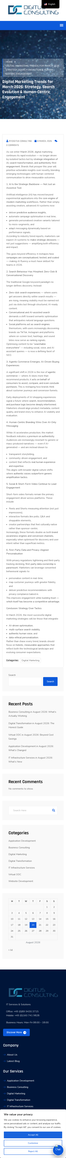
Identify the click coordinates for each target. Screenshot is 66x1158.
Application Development (22, 841)
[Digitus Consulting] (33, 10)
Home (9, 61)
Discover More (14, 1032)
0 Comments (12, 145)
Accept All (33, 1134)
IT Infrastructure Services (21, 867)
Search (12, 675)
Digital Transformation (20, 861)
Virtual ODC (14, 874)
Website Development (20, 881)
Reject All (33, 1151)
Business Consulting (19, 847)
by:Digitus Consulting (20, 141)
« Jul (10, 950)
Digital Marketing (30, 660)
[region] (33, 1133)
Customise (33, 1143)
